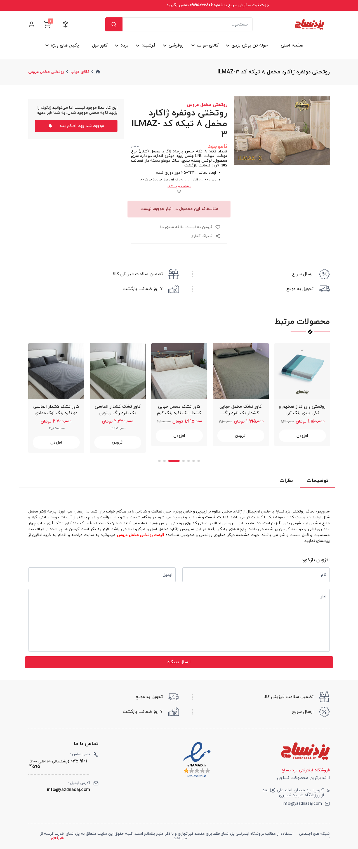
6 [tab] (193, 461)
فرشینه (149, 45)
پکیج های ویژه (65, 45)
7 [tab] (198, 461)
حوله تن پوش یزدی (249, 45)
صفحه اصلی (292, 45)
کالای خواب (207, 45)
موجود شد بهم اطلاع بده (82, 126)
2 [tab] (164, 461)
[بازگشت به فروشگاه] (309, 24)
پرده (124, 45)
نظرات (286, 480)
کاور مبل (99, 45)
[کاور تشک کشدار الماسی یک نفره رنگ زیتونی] (118, 371)
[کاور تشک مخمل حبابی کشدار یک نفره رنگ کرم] (179, 371)
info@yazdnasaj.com (302, 803)
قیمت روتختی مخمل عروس (140, 535)
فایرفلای (57, 838)
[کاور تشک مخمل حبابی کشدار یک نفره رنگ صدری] (241, 371)
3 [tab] (174, 461)
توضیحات (317, 480)
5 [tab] (188, 461)
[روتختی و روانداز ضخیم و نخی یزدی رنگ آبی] (302, 371)
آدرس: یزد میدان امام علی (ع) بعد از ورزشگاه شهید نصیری (293, 793)
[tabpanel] (56, 398)
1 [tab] (159, 461)
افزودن (56, 442)
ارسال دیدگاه (179, 662)
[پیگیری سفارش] (65, 24)
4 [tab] (183, 461)
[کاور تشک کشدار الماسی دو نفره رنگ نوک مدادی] (56, 371)
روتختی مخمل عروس (46, 72)
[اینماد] (196, 759)
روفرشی (176, 45)
